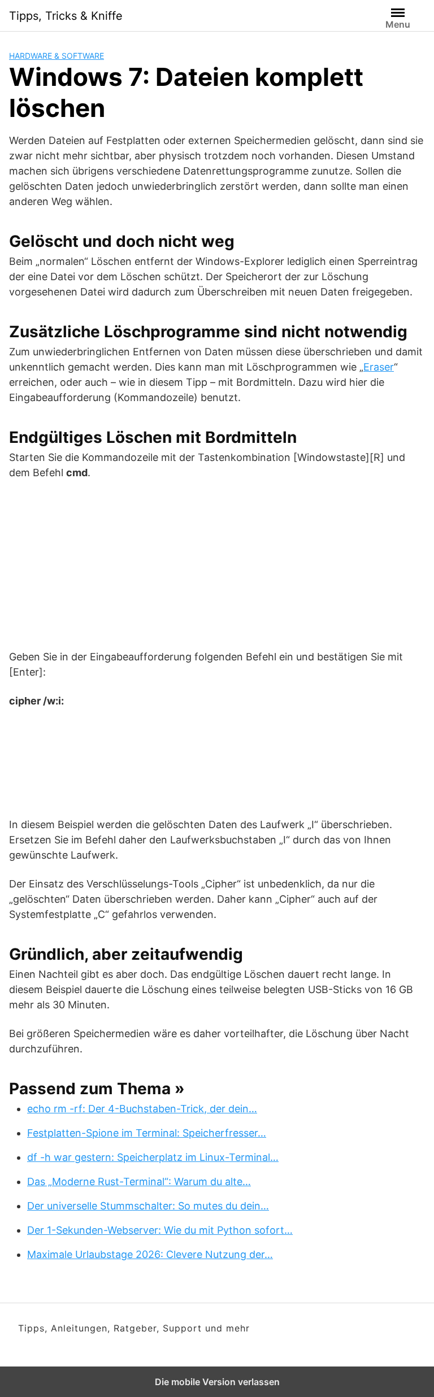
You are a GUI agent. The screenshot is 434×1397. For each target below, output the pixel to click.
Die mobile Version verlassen (217, 1381)
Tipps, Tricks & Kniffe (66, 15)
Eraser (378, 367)
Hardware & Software (56, 55)
